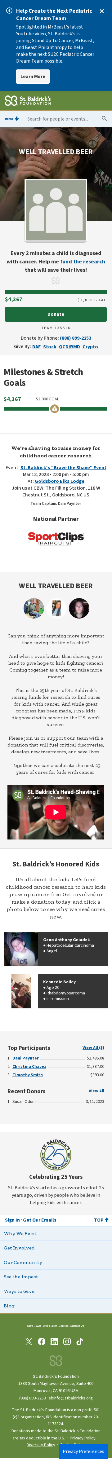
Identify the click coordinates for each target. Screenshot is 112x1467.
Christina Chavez (29, 1066)
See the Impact (21, 1277)
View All (96, 1091)
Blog (9, 1306)
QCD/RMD (69, 346)
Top (99, 1220)
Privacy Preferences (83, 1451)
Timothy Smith (27, 1075)
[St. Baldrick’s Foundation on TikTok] (79, 1343)
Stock (49, 346)
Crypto (90, 346)
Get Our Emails (39, 1220)
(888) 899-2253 (75, 338)
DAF (36, 346)
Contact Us (77, 1325)
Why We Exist (20, 1233)
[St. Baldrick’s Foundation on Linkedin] (54, 1343)
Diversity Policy (41, 1445)
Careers (64, 1325)
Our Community (23, 1262)
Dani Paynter (25, 1058)
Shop (30, 1325)
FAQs (37, 1325)
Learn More (32, 76)
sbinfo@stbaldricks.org (71, 1398)
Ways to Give (19, 1291)
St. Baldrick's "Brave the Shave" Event (63, 467)
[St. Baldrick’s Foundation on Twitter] (29, 1343)
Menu (9, 119)
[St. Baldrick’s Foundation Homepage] (28, 101)
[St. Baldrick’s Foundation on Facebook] (41, 1343)
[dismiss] (101, 11)
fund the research (82, 262)
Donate (55, 314)
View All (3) (93, 1048)
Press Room (50, 1325)
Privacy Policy (83, 1438)
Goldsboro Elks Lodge (59, 481)
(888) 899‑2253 (32, 1398)
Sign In (12, 1220)
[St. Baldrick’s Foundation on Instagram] (67, 1343)
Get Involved (19, 1248)
